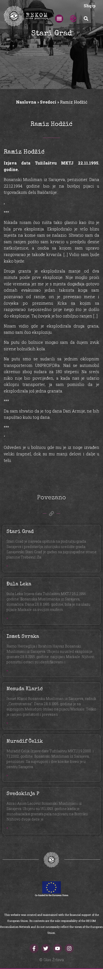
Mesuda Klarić (24, 689)
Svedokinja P (22, 793)
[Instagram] (69, 948)
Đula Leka (18, 584)
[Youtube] (57, 948)
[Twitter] (45, 948)
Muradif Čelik (24, 741)
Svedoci (48, 102)
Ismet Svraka (22, 636)
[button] (59, 19)
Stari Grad (20, 531)
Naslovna (26, 102)
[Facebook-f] (34, 948)
